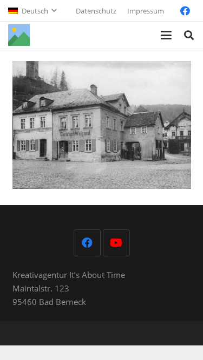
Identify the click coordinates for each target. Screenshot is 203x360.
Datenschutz (96, 11)
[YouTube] (116, 242)
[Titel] (19, 35)
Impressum (145, 11)
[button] (32, 11)
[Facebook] (185, 11)
